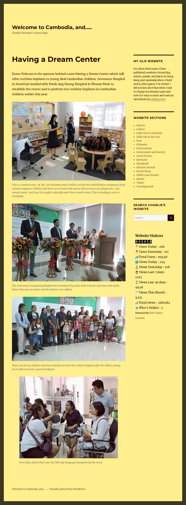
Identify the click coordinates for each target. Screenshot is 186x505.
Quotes (140, 178)
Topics (140, 182)
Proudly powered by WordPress (67, 489)
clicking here (157, 99)
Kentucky (141, 159)
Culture (140, 129)
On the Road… (144, 171)
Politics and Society (147, 175)
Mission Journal (145, 167)
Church (140, 125)
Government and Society (150, 152)
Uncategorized (144, 186)
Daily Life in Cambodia (149, 133)
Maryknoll (142, 163)
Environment (144, 148)
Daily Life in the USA (148, 136)
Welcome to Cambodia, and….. (52, 27)
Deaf (139, 140)
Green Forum (144, 156)
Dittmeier (141, 144)
